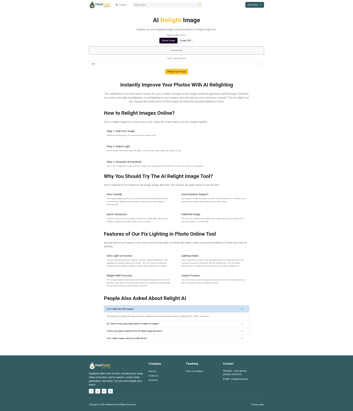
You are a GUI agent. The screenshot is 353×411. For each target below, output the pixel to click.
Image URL (185, 40)
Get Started (253, 5)
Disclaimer (153, 380)
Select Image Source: (176, 35)
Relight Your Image (176, 71)
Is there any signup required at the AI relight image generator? (135, 330)
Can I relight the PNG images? (120, 308)
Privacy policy (257, 404)
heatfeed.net (110, 404)
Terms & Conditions (194, 371)
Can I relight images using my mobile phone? (127, 338)
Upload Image (168, 40)
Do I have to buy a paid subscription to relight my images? (133, 323)
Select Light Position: (176, 58)
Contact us (153, 376)
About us (153, 371)
